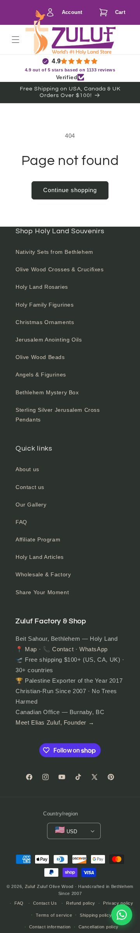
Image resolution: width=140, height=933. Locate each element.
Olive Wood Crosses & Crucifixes (60, 269)
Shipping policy (96, 915)
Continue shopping (70, 190)
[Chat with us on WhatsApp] (121, 914)
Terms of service (54, 915)
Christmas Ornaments (45, 322)
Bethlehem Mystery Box (47, 392)
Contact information (50, 926)
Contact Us (45, 903)
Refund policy (80, 903)
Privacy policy (118, 903)
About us (27, 469)
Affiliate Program (38, 539)
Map (31, 649)
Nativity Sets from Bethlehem (54, 252)
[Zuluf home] (36, 39)
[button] (110, 12)
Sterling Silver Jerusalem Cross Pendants (58, 415)
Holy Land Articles (40, 557)
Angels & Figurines (41, 374)
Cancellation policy (99, 926)
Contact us (30, 487)
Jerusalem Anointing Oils (49, 339)
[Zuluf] (83, 40)
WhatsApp (93, 649)
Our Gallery (31, 504)
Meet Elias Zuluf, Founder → (55, 722)
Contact (63, 649)
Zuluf (30, 886)
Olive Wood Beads (40, 357)
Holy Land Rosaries (42, 287)
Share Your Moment (42, 592)
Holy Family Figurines (45, 305)
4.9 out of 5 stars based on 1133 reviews (70, 70)
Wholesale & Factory (43, 574)
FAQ (21, 522)
